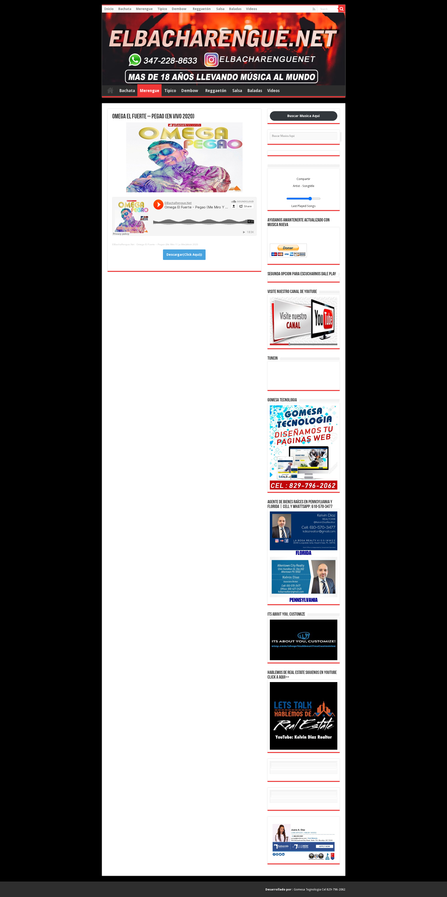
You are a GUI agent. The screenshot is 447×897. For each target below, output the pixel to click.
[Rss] (314, 9)
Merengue (144, 9)
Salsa (220, 9)
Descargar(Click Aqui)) (184, 254)
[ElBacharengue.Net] (223, 49)
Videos (251, 9)
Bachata (124, 9)
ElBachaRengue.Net (123, 244)
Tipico (162, 9)
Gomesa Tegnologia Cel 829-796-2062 (305, 889)
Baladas (235, 9)
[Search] (341, 8)
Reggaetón (202, 9)
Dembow (180, 9)
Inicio (109, 9)
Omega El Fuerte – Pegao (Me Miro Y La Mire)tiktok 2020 (167, 244)
